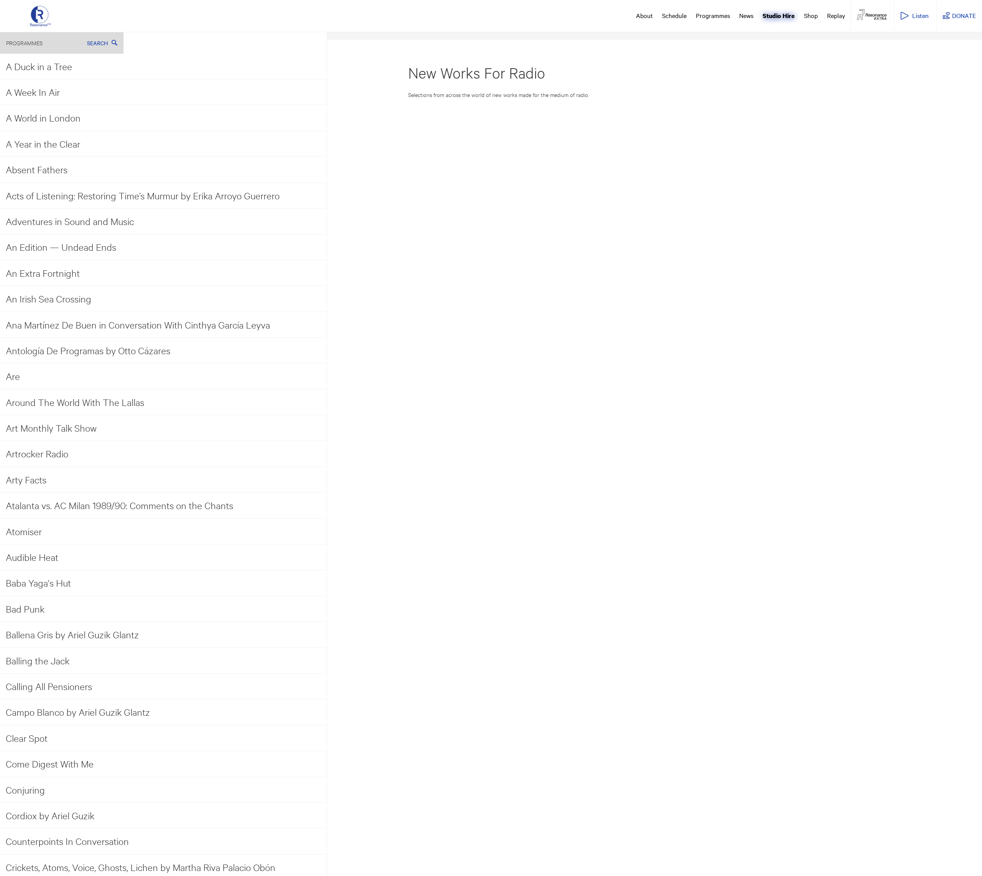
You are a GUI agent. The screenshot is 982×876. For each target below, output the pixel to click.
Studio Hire (779, 16)
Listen (920, 15)
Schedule (674, 15)
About (644, 15)
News (746, 15)
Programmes (713, 15)
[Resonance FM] (40, 15)
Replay (836, 15)
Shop (811, 15)
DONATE (964, 15)
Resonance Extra (871, 15)
